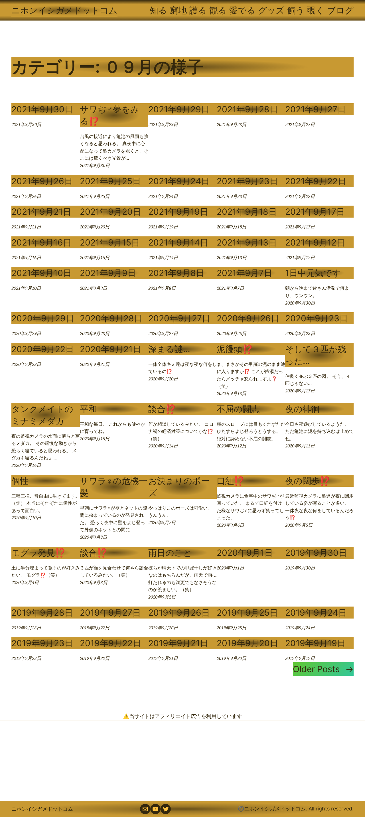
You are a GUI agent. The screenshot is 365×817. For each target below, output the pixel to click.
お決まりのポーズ (179, 487)
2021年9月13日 (247, 242)
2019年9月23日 (42, 643)
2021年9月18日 (247, 211)
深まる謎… (169, 349)
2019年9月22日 (110, 643)
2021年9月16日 (41, 242)
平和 (88, 409)
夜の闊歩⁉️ (307, 481)
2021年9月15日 (110, 242)
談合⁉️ (162, 409)
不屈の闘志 (238, 409)
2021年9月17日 (315, 211)
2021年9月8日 (176, 273)
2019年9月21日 (178, 643)
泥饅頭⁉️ (235, 349)
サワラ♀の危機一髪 (113, 487)
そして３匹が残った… (315, 355)
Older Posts (323, 669)
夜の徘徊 (302, 409)
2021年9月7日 (244, 273)
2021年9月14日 (178, 242)
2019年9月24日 (316, 612)
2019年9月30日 (316, 553)
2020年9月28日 (111, 318)
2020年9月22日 (42, 349)
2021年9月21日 (41, 211)
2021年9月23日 (247, 181)
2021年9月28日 (247, 109)
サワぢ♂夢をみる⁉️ (109, 115)
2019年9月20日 (247, 643)
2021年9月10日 (41, 273)
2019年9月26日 (179, 612)
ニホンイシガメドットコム (64, 10)
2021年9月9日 (108, 273)
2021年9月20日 (110, 211)
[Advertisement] (182, 761)
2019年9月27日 (110, 612)
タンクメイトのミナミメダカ (42, 415)
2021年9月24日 (179, 181)
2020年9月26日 (248, 318)
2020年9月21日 (110, 349)
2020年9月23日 (316, 318)
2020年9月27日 (179, 318)
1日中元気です (313, 273)
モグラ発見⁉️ (38, 553)
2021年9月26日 (42, 181)
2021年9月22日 (315, 181)
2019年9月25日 (247, 612)
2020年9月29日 (42, 318)
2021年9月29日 (179, 109)
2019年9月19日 (315, 643)
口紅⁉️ (230, 481)
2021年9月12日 (315, 242)
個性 (20, 481)
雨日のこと (170, 553)
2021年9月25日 (110, 181)
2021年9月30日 (42, 109)
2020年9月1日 (245, 553)
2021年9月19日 (178, 211)
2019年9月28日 (42, 612)
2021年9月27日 (315, 109)
